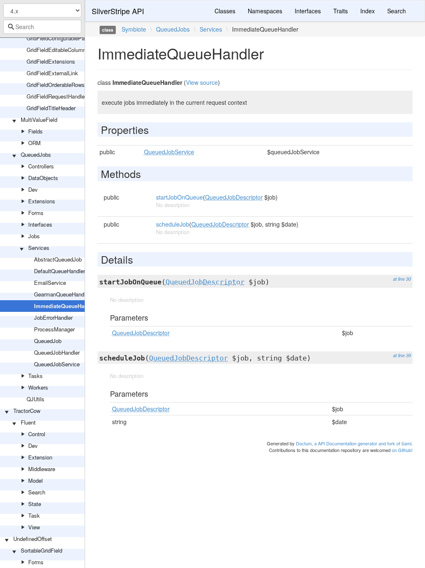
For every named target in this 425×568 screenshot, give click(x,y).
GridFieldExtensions (51, 61)
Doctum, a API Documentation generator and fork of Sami (353, 443)
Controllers (41, 166)
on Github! (402, 450)
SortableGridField (41, 550)
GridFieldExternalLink (52, 73)
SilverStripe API (118, 10)
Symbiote (134, 29)
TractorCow (26, 411)
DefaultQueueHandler (59, 271)
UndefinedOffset (32, 539)
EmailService (50, 282)
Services (38, 248)
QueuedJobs (36, 154)
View (34, 527)
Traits (340, 11)
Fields (35, 131)
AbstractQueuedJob (58, 259)
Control (36, 434)
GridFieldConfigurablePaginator (64, 38)
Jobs (34, 236)
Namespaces (265, 11)
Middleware (41, 469)
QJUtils (35, 399)
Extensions (41, 201)
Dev (33, 189)
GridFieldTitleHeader (51, 108)
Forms (36, 213)
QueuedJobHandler (57, 352)
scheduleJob (172, 224)
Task (34, 515)
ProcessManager (54, 329)
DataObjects (43, 178)
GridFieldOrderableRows (56, 85)
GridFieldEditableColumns (58, 50)
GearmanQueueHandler (62, 294)
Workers (38, 387)
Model (35, 480)
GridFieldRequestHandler (56, 96)
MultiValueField (39, 119)
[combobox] (42, 27)
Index (367, 11)
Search (36, 492)
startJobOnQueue (179, 197)
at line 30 (402, 279)
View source (202, 82)
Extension (40, 457)
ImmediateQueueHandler (66, 306)
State (34, 504)
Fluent (28, 422)
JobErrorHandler (53, 317)
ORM (34, 143)
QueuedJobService (57, 364)
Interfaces (40, 224)
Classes (225, 11)
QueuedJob (47, 341)
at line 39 (402, 355)
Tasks (35, 376)
